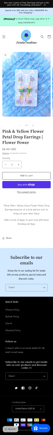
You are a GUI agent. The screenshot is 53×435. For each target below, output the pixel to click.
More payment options (26, 192)
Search (8, 323)
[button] (3, 36)
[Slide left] (20, 125)
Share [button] (9, 238)
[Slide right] (33, 125)
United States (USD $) (25, 408)
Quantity (6, 158)
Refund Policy (12, 316)
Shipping (5, 153)
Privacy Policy (12, 309)
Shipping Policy (12, 330)
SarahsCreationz (22, 430)
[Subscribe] (43, 287)
